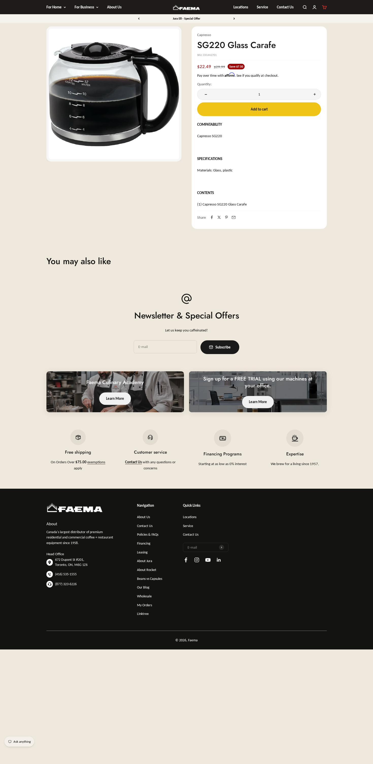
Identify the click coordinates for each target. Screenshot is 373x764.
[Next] (234, 18)
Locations (240, 7)
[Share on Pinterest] (226, 217)
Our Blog (143, 587)
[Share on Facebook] (211, 217)
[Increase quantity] (313, 94)
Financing (143, 543)
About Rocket (146, 570)
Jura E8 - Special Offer (186, 18)
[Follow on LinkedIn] (219, 560)
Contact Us (285, 7)
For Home (54, 7)
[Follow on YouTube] (208, 560)
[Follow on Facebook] (186, 560)
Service (262, 7)
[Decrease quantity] (205, 94)
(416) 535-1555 (66, 574)
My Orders (144, 605)
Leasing (142, 552)
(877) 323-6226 (66, 584)
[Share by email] (234, 217)
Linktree (143, 614)
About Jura (144, 561)
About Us (114, 7)
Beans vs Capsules (149, 579)
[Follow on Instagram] (197, 560)
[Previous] (139, 18)
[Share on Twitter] (219, 217)
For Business (84, 7)
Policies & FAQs (147, 534)
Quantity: (204, 84)
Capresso (204, 34)
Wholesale (144, 596)
